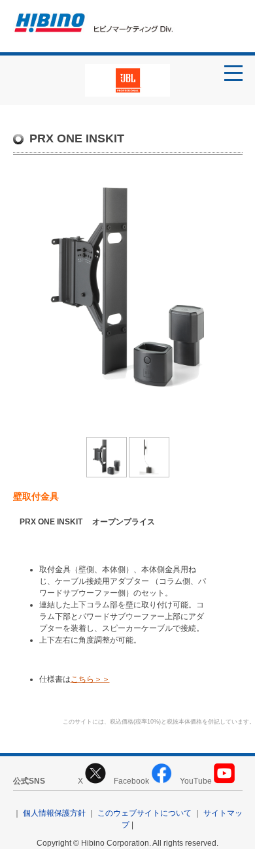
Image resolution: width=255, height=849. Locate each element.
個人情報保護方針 (54, 813)
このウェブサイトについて (144, 813)
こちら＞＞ (90, 679)
